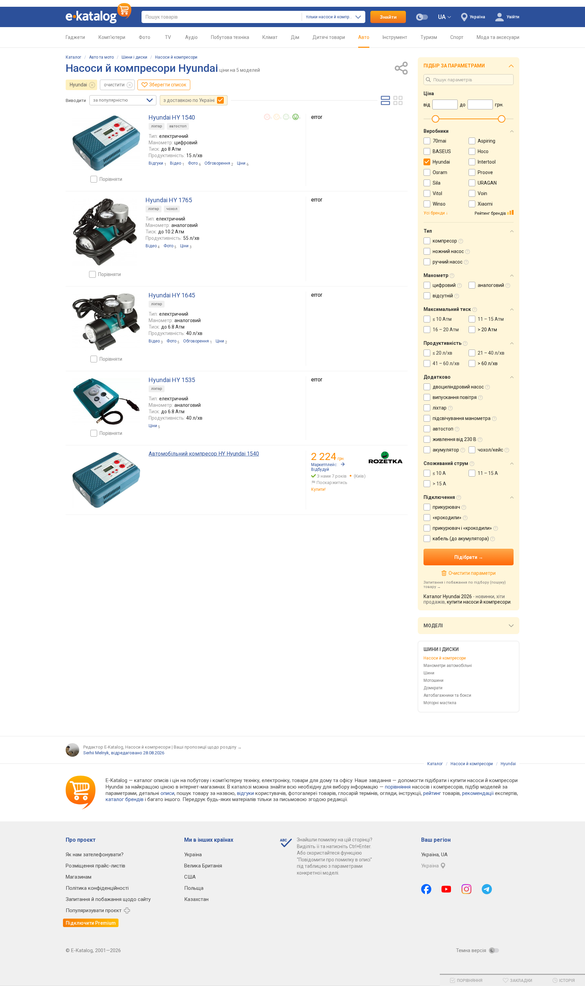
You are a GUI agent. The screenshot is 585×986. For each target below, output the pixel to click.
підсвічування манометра (462, 418)
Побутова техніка (230, 37)
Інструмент (395, 37)
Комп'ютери (112, 37)
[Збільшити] (106, 143)
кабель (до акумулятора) (461, 538)
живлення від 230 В (454, 439)
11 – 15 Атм (491, 319)
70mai (439, 141)
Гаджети (75, 37)
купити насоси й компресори (479, 602)
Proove (485, 172)
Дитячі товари (328, 37)
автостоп (178, 126)
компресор (445, 241)
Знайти (388, 17)
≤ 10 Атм (442, 319)
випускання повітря (455, 397)
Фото (144, 37)
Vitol (437, 193)
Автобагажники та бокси (447, 695)
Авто (363, 37)
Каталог (73, 57)
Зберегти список (167, 84)
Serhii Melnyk (96, 752)
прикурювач (446, 507)
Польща (193, 888)
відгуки (245, 793)
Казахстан (196, 899)
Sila (436, 183)
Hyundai (78, 84)
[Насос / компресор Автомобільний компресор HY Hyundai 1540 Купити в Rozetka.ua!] (386, 457)
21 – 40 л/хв (491, 353)
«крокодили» (447, 517)
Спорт (456, 37)
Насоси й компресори (176, 57)
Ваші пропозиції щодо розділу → (208, 747)
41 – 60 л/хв (446, 363)
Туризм (428, 37)
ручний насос (447, 262)
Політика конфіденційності (97, 888)
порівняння (398, 787)
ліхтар (156, 126)
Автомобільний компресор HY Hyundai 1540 (204, 453)
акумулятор (446, 450)
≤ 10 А (439, 473)
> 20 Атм (487, 329)
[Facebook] (426, 889)
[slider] (435, 119)
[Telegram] (487, 889)
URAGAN (487, 183)
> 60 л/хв (488, 363)
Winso (439, 204)
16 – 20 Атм (446, 329)
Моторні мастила (440, 702)
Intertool (487, 162)
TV (168, 37)
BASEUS (442, 151)
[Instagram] (466, 889)
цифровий (444, 285)
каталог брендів (125, 799)
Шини (429, 673)
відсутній (443, 295)
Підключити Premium (91, 923)
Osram (440, 172)
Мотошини (433, 680)
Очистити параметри (472, 573)
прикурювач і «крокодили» (462, 528)
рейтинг (432, 793)
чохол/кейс (490, 450)
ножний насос (448, 251)
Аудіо (191, 37)
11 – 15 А (488, 473)
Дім (295, 37)
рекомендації (478, 793)
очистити (114, 84)
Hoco (483, 151)
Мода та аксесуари (498, 37)
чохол (171, 209)
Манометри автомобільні (448, 665)
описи (167, 793)
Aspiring (486, 141)
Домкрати (433, 688)
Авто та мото (101, 57)
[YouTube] (446, 889)
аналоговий (491, 285)
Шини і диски (134, 57)
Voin (482, 193)
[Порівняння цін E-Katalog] (98, 17)
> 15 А (439, 483)
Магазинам (78, 877)
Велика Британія (203, 866)
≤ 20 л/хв (442, 353)
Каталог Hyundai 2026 (448, 596)
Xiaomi (485, 204)
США (190, 877)
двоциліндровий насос (458, 387)
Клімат (270, 37)
